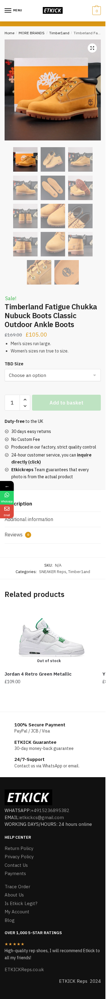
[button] (92, 48)
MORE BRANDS (32, 33)
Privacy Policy (19, 856)
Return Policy (19, 848)
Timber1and (59, 33)
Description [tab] (18, 504)
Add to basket (66, 403)
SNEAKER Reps (52, 571)
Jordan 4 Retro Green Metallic (38, 674)
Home (9, 33)
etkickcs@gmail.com (42, 817)
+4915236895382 (50, 810)
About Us (14, 895)
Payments (15, 873)
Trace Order (17, 886)
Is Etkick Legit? (21, 903)
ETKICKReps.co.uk (24, 969)
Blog (10, 920)
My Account (17, 912)
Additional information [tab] (29, 519)
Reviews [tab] (17, 534)
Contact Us (16, 865)
